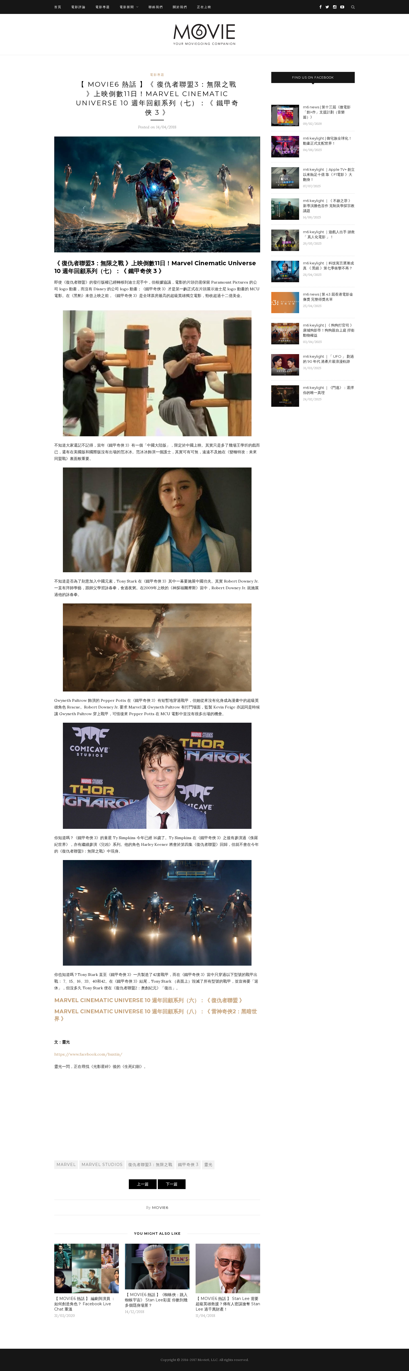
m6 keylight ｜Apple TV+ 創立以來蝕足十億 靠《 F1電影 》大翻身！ (329, 174)
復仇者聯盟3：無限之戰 (150, 1164)
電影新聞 (127, 7)
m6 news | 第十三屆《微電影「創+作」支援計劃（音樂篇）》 (327, 112)
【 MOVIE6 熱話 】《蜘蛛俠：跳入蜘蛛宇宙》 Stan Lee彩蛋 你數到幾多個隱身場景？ (156, 1300)
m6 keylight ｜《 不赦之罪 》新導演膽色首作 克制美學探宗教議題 (328, 205)
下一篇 (172, 1184)
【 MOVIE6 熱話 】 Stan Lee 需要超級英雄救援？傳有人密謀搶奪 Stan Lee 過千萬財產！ (228, 1304)
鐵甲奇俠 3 (188, 1164)
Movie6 (160, 1207)
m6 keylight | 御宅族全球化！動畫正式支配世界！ (327, 140)
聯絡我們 (156, 7)
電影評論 (78, 7)
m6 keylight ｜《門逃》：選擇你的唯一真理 (328, 390)
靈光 (208, 1164)
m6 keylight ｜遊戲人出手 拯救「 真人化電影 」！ (329, 234)
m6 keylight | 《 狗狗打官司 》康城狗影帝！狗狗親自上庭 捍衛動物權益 (328, 330)
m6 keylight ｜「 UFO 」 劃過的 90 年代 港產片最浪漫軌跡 (328, 359)
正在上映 (204, 7)
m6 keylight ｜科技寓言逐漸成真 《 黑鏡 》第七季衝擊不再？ (328, 265)
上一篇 (143, 1184)
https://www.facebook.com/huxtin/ (88, 1054)
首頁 (57, 7)
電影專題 (102, 7)
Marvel (66, 1164)
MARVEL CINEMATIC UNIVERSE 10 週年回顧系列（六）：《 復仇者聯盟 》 (149, 1000)
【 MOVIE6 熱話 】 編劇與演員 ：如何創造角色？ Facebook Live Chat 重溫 (84, 1304)
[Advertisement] (157, 1114)
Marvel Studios (102, 1164)
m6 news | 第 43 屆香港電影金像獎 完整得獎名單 (328, 296)
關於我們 (180, 7)
